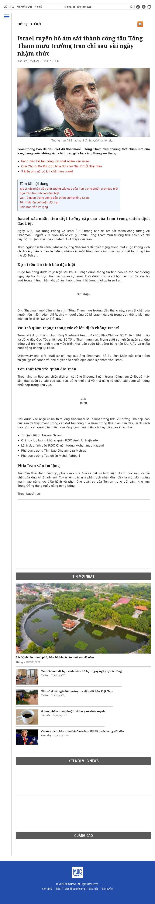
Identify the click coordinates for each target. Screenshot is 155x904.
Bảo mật (93, 888)
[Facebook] (144, 7)
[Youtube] (149, 7)
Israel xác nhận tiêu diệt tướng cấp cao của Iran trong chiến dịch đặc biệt (68, 188)
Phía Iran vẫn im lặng (33, 207)
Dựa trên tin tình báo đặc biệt (39, 193)
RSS (58, 888)
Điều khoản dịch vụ (75, 888)
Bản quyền (107, 888)
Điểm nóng (46, 735)
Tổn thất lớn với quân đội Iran (39, 202)
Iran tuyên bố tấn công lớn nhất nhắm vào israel (55, 161)
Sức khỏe (45, 715)
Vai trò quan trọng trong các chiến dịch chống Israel (54, 197)
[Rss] (138, 7)
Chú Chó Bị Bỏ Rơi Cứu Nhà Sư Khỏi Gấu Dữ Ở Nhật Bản (61, 166)
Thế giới (36, 24)
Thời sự (22, 24)
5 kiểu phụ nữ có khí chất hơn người (47, 171)
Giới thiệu (9, 6)
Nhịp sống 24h (24, 6)
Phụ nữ (38, 6)
